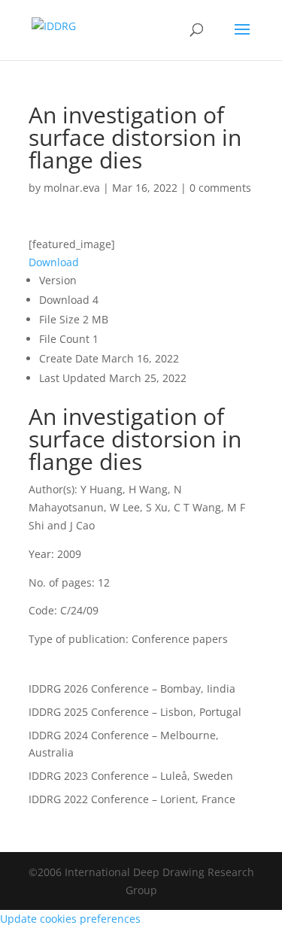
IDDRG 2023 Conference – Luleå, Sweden (131, 776)
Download (54, 262)
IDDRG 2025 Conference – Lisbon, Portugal (135, 712)
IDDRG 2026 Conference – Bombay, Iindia (132, 688)
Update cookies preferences (70, 918)
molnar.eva (72, 187)
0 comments (220, 187)
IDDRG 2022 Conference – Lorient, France (132, 799)
